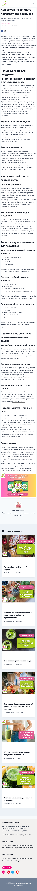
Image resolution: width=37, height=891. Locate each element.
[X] (5, 31)
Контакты (6, 867)
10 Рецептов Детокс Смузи (11, 861)
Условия (5, 835)
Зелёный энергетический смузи (18, 661)
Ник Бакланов (6, 26)
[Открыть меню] (33, 3)
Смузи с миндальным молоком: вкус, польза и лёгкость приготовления (18, 615)
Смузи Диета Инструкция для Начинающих (17, 845)
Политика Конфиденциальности (20, 835)
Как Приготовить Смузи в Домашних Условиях (18, 847)
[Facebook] (2, 31)
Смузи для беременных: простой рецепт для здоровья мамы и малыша (18, 706)
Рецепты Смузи (6, 23)
